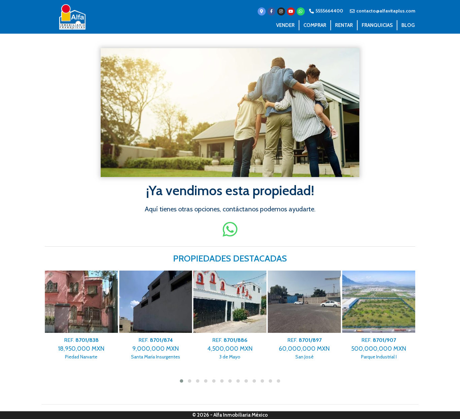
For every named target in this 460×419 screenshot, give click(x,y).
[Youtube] (291, 11)
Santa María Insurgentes (155, 348)
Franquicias (377, 25)
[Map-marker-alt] (262, 11)
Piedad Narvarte (81, 348)
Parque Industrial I (378, 348)
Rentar (344, 25)
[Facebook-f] (271, 11)
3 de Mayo (230, 348)
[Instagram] (281, 11)
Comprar (314, 25)
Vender (285, 25)
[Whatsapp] (301, 11)
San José (304, 348)
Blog (408, 25)
